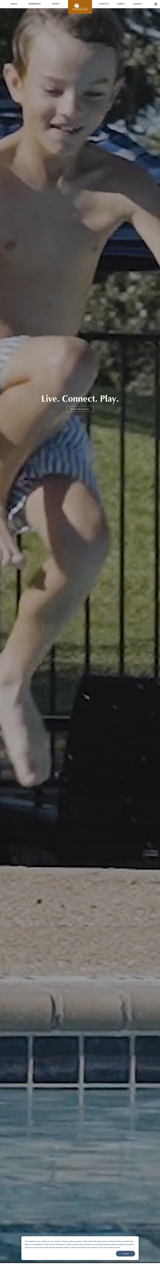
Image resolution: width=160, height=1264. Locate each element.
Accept (125, 1254)
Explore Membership (80, 409)
